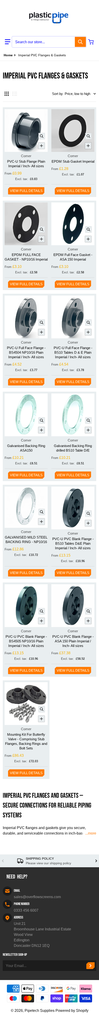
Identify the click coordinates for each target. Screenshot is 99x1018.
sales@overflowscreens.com (37, 897)
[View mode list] (15, 94)
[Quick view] (41, 136)
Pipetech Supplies (40, 1011)
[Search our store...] (80, 42)
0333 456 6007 (26, 910)
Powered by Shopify (71, 1011)
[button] (7, 41)
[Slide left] (3, 860)
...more (90, 833)
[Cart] (91, 42)
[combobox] (49, 42)
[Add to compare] (41, 145)
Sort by (57, 94)
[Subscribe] (90, 965)
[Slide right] (96, 860)
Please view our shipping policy (48, 863)
